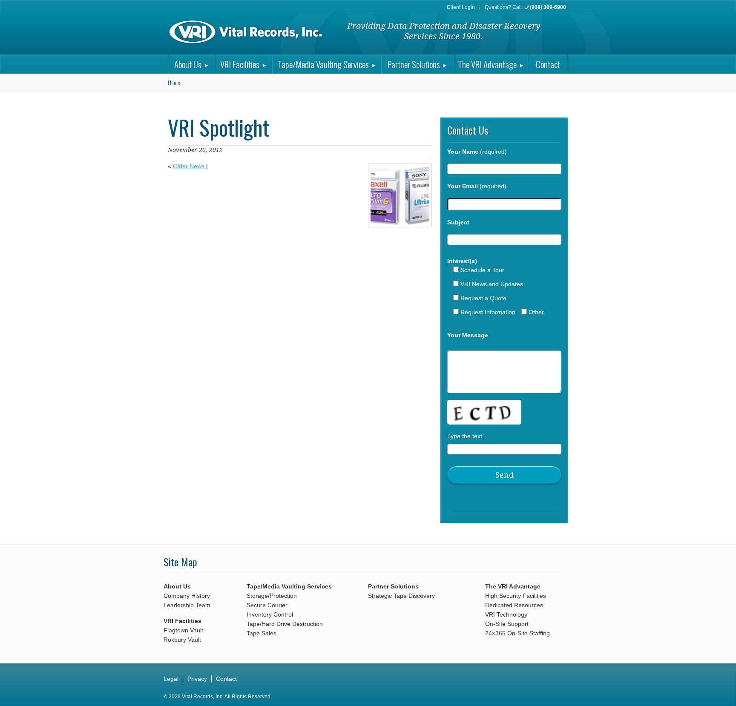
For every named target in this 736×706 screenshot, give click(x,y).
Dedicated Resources (514, 605)
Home (174, 82)
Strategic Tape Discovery (401, 595)
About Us (187, 64)
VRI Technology (506, 614)
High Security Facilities (515, 595)
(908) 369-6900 (548, 7)
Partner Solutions (414, 64)
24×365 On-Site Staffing (517, 633)
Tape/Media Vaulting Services (323, 64)
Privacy (197, 678)
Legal (171, 678)
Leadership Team (187, 605)
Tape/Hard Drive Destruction (285, 623)
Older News (189, 166)
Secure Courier (267, 605)
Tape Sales (261, 633)
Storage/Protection (272, 595)
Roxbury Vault (182, 639)
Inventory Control (270, 614)
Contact (548, 64)
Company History (187, 595)
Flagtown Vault (183, 630)
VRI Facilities (239, 64)
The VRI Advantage (487, 64)
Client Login (461, 7)
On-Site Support (507, 623)
